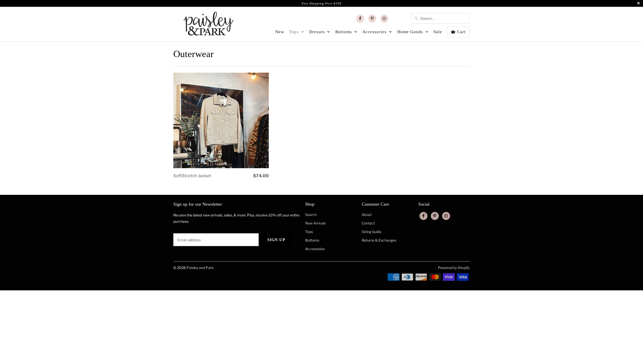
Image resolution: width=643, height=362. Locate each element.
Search (311, 214)
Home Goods (410, 31)
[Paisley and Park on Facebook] (360, 19)
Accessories (375, 31)
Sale (438, 31)
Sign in (400, 19)
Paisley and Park (200, 267)
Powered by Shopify (454, 267)
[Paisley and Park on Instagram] (384, 19)
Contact (368, 223)
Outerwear (193, 54)
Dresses (317, 31)
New (279, 31)
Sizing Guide (371, 232)
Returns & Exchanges (379, 240)
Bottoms (344, 31)
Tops (294, 31)
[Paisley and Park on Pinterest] (372, 19)
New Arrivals (315, 223)
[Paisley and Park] (208, 23)
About (366, 214)
